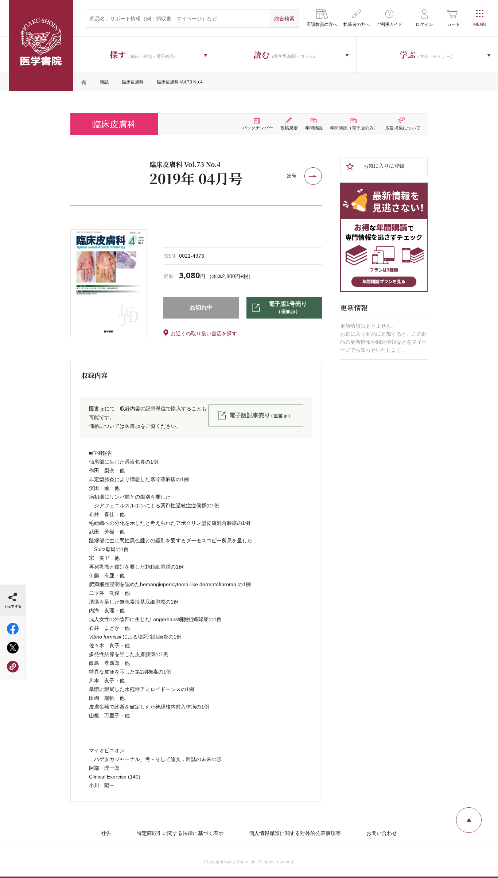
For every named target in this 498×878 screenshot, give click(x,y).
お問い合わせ (381, 833)
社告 (106, 833)
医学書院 (41, 45)
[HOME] (84, 82)
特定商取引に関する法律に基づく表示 (180, 833)
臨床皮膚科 (133, 82)
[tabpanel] (108, 283)
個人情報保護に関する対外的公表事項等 (295, 833)
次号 (291, 176)
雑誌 (104, 82)
